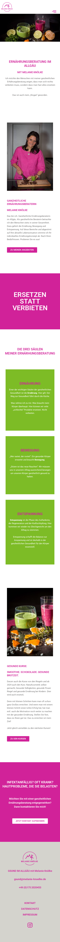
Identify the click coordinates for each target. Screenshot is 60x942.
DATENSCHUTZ (30, 908)
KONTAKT (30, 903)
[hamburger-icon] (54, 11)
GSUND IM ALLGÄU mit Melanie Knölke (30, 870)
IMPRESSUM (30, 914)
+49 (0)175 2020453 (30, 887)
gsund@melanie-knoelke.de (30, 879)
